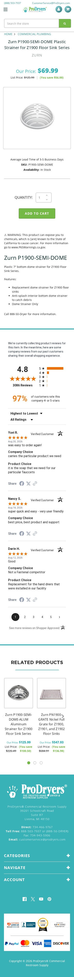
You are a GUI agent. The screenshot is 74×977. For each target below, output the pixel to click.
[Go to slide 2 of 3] (34, 762)
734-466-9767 (37, 827)
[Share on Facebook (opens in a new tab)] (21, 484)
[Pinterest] (49, 899)
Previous (3, 716)
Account (59, 9)
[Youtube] (41, 899)
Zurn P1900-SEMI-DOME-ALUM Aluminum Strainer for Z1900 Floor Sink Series (19, 724)
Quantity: (24, 197)
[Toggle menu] (5, 9)
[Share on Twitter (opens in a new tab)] (28, 483)
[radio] (52, 368)
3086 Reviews (25, 385)
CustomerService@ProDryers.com (51, 3)
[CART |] (68, 9)
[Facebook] (24, 899)
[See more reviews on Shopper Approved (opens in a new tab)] (35, 483)
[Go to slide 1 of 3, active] (28, 762)
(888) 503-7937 (12, 3)
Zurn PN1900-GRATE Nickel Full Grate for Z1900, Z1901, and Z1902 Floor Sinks (51, 724)
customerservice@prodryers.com (37, 839)
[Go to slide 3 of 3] (41, 762)
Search (65, 23)
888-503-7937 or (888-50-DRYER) (37, 831)
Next (63, 716)
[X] (33, 899)
